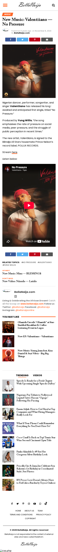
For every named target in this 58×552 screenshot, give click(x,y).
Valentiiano (45, 262)
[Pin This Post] (34, 39)
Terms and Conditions (21, 514)
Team (40, 510)
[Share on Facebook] (10, 39)
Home (18, 510)
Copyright (30, 518)
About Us (29, 510)
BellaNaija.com (22, 33)
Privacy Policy (43, 514)
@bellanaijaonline (24, 310)
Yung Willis (10, 265)
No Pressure (29, 262)
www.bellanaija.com (32, 303)
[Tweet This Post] (22, 39)
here (14, 152)
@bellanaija (18, 307)
